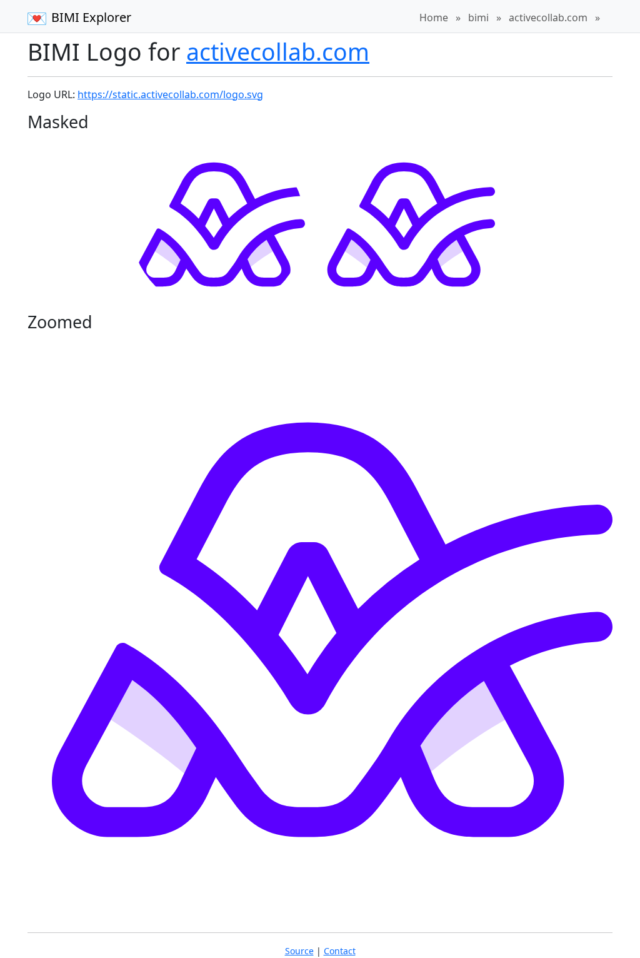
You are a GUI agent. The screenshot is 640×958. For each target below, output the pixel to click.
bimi (478, 17)
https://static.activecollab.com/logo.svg (170, 94)
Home (433, 17)
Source (299, 951)
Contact (340, 951)
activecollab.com (548, 17)
